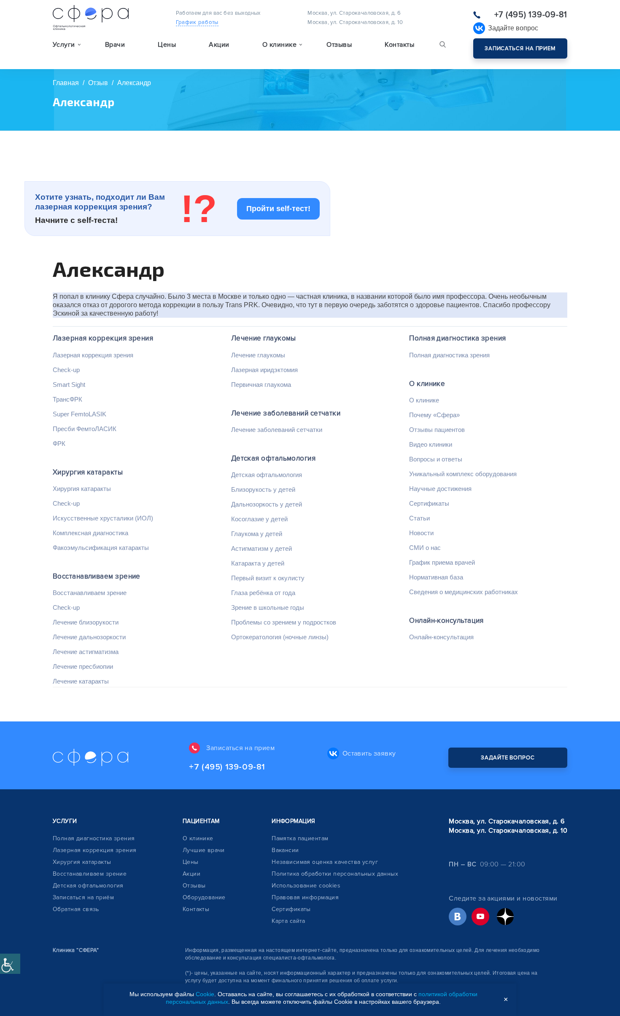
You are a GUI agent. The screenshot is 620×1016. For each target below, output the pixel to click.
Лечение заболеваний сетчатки (286, 413)
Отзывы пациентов (437, 429)
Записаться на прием (520, 48)
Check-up (66, 369)
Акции (219, 44)
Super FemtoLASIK (79, 414)
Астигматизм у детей (261, 548)
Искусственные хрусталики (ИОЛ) (103, 518)
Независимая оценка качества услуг (325, 862)
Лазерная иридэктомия (264, 369)
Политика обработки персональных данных (335, 873)
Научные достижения (440, 488)
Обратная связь (76, 909)
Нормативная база (436, 577)
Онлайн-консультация (446, 620)
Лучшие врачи (204, 850)
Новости (421, 532)
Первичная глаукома (261, 384)
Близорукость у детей (263, 489)
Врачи (115, 44)
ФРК (59, 443)
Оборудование (204, 897)
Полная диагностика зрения (457, 338)
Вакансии (285, 850)
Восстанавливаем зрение (96, 576)
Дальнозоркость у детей (266, 504)
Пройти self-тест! (278, 208)
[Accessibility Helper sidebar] (10, 964)
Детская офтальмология (273, 458)
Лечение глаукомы (263, 338)
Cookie (205, 994)
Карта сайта (288, 921)
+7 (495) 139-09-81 (530, 15)
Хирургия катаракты (88, 472)
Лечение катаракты (81, 681)
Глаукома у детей (256, 533)
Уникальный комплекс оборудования (463, 473)
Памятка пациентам (300, 838)
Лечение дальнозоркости (89, 637)
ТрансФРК (67, 399)
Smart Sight (69, 384)
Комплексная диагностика (90, 532)
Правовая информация (305, 897)
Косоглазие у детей (259, 519)
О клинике (427, 383)
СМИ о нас (425, 547)
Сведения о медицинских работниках (463, 591)
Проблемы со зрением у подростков (283, 622)
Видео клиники (430, 444)
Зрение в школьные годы (267, 607)
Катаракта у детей (257, 563)
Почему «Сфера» (434, 414)
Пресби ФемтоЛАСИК (84, 428)
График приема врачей (442, 562)
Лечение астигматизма (86, 651)
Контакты (399, 44)
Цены (167, 44)
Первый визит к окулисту (268, 578)
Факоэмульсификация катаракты (101, 547)
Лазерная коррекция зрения (103, 338)
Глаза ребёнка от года (263, 592)
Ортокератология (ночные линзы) (280, 637)
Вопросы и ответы (435, 459)
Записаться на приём (83, 897)
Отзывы (339, 44)
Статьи (419, 518)
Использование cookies (306, 885)
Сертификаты (429, 503)
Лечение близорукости (86, 622)
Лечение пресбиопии (83, 666)
